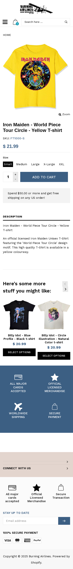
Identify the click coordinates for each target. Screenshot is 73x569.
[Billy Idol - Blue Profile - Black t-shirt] (19, 315)
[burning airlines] (36, 8)
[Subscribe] (64, 521)
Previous (65, 284)
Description (12, 216)
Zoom (66, 114)
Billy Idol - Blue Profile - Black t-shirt (19, 337)
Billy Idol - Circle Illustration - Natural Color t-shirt (54, 339)
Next (65, 289)
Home (7, 34)
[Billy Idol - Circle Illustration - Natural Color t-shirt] (54, 315)
